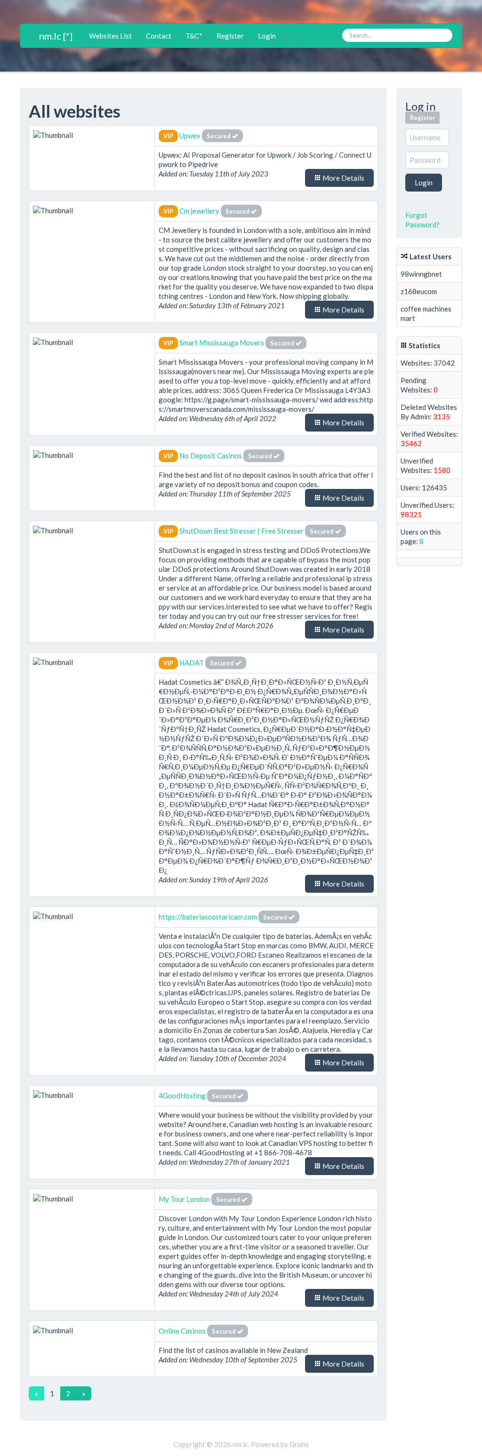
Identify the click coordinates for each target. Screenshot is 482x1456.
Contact (158, 36)
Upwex (190, 135)
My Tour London (184, 1199)
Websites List (110, 36)
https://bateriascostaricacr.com (208, 916)
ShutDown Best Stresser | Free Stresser (241, 531)
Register (230, 36)
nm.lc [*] (55, 35)
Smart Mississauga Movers (221, 342)
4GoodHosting (183, 1095)
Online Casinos (182, 1331)
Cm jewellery (200, 211)
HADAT (191, 662)
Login (267, 36)
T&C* (193, 36)
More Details (342, 178)
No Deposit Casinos (210, 455)
